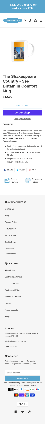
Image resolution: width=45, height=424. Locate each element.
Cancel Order (10, 253)
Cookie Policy (10, 242)
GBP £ (22, 404)
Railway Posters (29, 385)
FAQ (7, 215)
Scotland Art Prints (12, 290)
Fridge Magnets (11, 310)
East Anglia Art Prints (13, 277)
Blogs (7, 316)
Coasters (8, 303)
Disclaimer (8, 124)
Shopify (12, 385)
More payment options (22, 119)
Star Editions (26, 383)
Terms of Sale (10, 235)
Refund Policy (10, 229)
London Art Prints (12, 283)
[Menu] (40, 20)
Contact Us (9, 209)
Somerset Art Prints (13, 297)
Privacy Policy (11, 222)
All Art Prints (10, 270)
